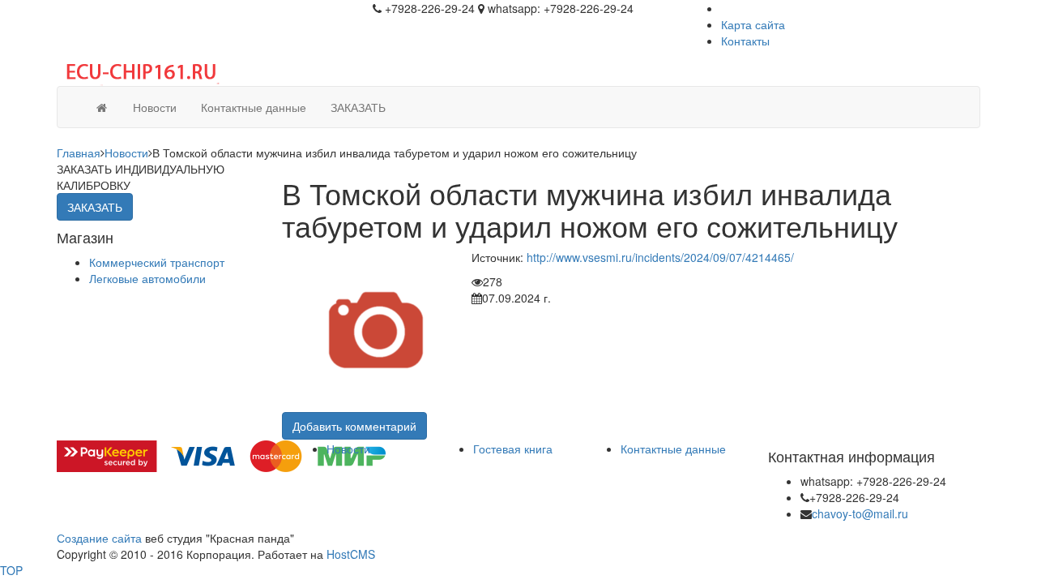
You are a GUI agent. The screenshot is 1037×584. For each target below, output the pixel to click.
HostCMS (350, 554)
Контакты (745, 40)
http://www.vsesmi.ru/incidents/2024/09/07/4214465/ (660, 257)
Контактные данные (673, 448)
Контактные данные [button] (253, 107)
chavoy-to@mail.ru (860, 513)
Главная (78, 152)
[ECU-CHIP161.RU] (138, 70)
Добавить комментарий (354, 426)
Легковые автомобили (147, 278)
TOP (11, 570)
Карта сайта (753, 24)
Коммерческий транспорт (156, 262)
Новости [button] (155, 107)
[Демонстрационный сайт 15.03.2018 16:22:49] (101, 107)
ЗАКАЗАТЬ (358, 107)
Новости (126, 152)
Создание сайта (99, 538)
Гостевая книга (513, 448)
